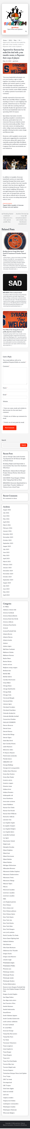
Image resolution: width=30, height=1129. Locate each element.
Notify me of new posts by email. (14, 422)
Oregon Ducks (7, 954)
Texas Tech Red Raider (10, 1061)
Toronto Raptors (8, 1070)
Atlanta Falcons (7, 637)
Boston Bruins (7, 661)
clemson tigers (7, 704)
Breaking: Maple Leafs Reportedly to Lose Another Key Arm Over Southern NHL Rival (15, 466)
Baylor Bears (7, 658)
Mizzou (5, 887)
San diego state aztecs (9, 1000)
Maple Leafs (6, 844)
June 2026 (6, 516)
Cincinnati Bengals (8, 698)
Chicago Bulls (7, 692)
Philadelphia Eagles (8, 963)
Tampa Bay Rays (8, 1037)
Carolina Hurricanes (9, 680)
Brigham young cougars (10, 667)
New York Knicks (8, 923)
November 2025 (8, 537)
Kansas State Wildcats (9, 814)
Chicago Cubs (7, 695)
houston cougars (8, 783)
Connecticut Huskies (9, 719)
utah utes (6, 1095)
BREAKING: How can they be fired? (12, 293)
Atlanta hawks (7, 640)
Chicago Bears (7, 686)
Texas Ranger (7, 1052)
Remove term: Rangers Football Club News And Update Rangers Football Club (14, 989)
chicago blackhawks (9, 689)
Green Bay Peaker (8, 777)
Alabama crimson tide (9, 610)
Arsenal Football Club (9, 631)
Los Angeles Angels (9, 823)
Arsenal (5, 628)
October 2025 (7, 540)
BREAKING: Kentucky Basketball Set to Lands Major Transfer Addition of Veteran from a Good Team (15, 485)
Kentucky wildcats (8, 817)
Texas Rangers (7, 1055)
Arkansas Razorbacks (9, 625)
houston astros (7, 780)
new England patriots (9, 902)
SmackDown (7, 1012)
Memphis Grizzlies (8, 847)
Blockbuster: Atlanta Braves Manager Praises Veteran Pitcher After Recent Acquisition (14, 473)
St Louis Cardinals (8, 1025)
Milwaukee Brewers (9, 868)
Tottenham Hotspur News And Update (15, 1073)
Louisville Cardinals (9, 835)
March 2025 (7, 561)
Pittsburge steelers (8, 972)
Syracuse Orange (7, 203)
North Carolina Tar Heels (10, 935)
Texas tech (6, 1058)
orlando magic (7, 960)
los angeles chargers (9, 826)
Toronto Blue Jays (8, 1064)
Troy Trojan (6, 1076)
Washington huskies (9, 1107)
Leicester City (7, 820)
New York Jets (7, 920)
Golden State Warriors (10, 771)
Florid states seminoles (10, 756)
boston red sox (7, 664)
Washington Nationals (10, 1110)
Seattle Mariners (8, 1006)
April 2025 (6, 558)
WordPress (24, 1125)
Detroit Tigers (7, 737)
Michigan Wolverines (9, 865)
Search (4, 440)
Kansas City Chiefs (8, 807)
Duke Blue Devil (8, 740)
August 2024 (7, 583)
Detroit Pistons (7, 731)
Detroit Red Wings (8, 734)
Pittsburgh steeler (8, 978)
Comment (6, 366)
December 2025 (8, 534)
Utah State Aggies (8, 1088)
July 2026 (6, 513)
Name (5, 388)
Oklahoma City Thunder (10, 950)
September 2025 (8, 543)
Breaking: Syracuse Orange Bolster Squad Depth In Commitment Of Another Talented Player (14, 253)
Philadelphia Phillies (9, 966)
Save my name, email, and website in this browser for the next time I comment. (14, 410)
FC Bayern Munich (9, 753)
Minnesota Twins (8, 877)
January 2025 (7, 568)
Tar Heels (6, 1040)
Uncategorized (7, 1082)
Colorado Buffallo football (10, 716)
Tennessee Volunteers (9, 1043)
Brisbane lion (7, 670)
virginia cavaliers (8, 1098)
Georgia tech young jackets (11, 768)
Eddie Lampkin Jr (13, 205)
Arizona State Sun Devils (10, 619)
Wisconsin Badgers (9, 1113)
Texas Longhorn (8, 1046)
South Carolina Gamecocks (11, 1018)
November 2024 (8, 574)
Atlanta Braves (7, 634)
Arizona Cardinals (8, 613)
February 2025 (7, 564)
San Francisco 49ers (9, 1003)
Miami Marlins (7, 859)
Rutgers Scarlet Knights (10, 994)
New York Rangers (8, 929)
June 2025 (6, 552)
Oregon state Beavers (9, 957)
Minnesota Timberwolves (10, 874)
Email (5, 395)
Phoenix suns (7, 969)
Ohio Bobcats (7, 944)
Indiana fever (7, 789)
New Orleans (7, 905)
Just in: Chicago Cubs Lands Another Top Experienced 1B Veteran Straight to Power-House (14, 459)
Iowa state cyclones (9, 801)
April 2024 (6, 595)
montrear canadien (9, 893)
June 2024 (6, 589)
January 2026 (7, 531)
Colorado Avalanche (9, 713)
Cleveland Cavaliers (9, 707)
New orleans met (8, 908)
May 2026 (6, 519)
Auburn (5, 643)
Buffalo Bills (6, 674)
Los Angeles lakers (8, 832)
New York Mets (8, 926)
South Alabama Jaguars (10, 1015)
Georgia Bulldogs (8, 765)
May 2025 (6, 555)
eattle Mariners (7, 747)
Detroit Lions (7, 728)
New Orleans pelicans (9, 911)
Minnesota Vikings (8, 880)
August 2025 (7, 546)
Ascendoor (10, 1125)
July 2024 (6, 586)
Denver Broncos (8, 725)
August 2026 (7, 510)
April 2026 (6, 522)
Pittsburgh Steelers (8, 981)
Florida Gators (7, 759)
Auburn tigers (7, 646)
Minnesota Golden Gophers (11, 871)
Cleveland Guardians (9, 710)
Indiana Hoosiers (8, 792)
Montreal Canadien (9, 890)
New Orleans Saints (9, 914)
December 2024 (8, 571)
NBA (4, 899)
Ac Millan (6, 607)
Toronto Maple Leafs (9, 1067)
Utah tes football (8, 1091)
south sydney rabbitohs (10, 1021)
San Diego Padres (8, 997)
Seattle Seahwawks (9, 1009)
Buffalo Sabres (7, 677)
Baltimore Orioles (8, 652)
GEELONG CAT (7, 762)
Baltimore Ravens (8, 655)
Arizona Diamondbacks (10, 616)
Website (5, 401)
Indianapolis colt (8, 795)
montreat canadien (8, 896)
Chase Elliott (7, 683)
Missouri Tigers (7, 884)
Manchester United (9, 841)
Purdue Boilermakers (9, 984)
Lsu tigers (6, 838)
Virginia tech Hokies (9, 1101)
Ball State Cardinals (9, 649)
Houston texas (7, 786)
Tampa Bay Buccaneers (10, 1034)
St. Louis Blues (7, 1028)
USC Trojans (7, 1085)
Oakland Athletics (8, 941)
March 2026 (7, 525)
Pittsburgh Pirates (8, 975)
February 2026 (7, 528)
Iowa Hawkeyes (8, 798)
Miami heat (6, 853)
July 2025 (6, 549)
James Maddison (8, 804)
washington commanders (10, 1104)
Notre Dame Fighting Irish (11, 938)
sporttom (15, 27)
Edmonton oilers (8, 750)
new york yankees (8, 932)
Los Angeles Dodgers (9, 829)
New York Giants (8, 917)
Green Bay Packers (9, 774)
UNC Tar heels (7, 1079)
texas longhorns (8, 1049)
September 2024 (8, 580)
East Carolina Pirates (9, 744)
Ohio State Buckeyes (9, 947)
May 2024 (6, 592)
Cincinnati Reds (8, 701)
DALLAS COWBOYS (9, 722)
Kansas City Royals (9, 810)
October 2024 (7, 577)
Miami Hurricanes (8, 856)
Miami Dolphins (8, 850)
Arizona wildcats (8, 622)
